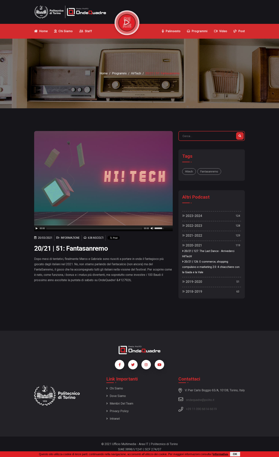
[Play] (36, 228)
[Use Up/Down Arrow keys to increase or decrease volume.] (159, 227)
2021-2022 (193, 235)
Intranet (115, 418)
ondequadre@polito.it (200, 400)
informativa (220, 454)
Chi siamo (116, 388)
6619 (213, 409)
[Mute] (152, 228)
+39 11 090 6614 (197, 409)
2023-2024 (193, 216)
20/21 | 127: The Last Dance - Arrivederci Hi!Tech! (208, 254)
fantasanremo (209, 171)
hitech (189, 171)
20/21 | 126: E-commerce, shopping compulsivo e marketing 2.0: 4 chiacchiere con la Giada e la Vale (211, 267)
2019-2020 (193, 282)
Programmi (119, 73)
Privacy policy (119, 411)
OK (235, 454)
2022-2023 (193, 226)
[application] (103, 228)
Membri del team (121, 403)
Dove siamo (118, 396)
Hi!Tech (136, 73)
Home (104, 73)
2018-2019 (193, 291)
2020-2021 (193, 245)
